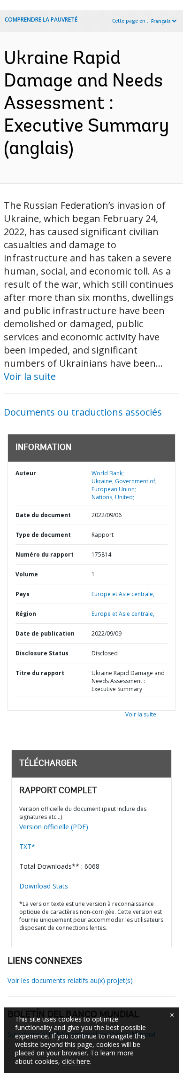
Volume (26, 574)
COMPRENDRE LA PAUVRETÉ (41, 20)
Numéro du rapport (44, 554)
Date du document (43, 515)
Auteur (25, 473)
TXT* (27, 846)
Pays (22, 594)
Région (25, 614)
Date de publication (45, 633)
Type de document (43, 535)
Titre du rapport (39, 673)
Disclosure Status (42, 653)
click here (76, 1061)
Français (161, 21)
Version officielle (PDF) (53, 826)
